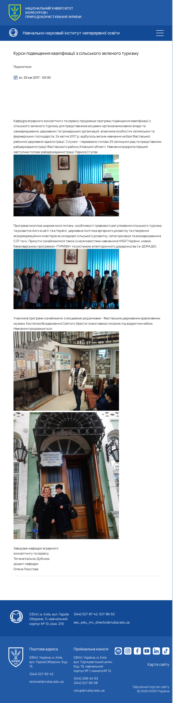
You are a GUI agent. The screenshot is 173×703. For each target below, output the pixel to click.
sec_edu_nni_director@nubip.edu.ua (102, 622)
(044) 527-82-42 (41, 674)
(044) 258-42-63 (86, 678)
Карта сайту (158, 664)
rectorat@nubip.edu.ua (46, 681)
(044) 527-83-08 (86, 683)
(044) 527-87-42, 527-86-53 (94, 614)
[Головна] (15, 657)
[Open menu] (160, 33)
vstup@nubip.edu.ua (89, 690)
